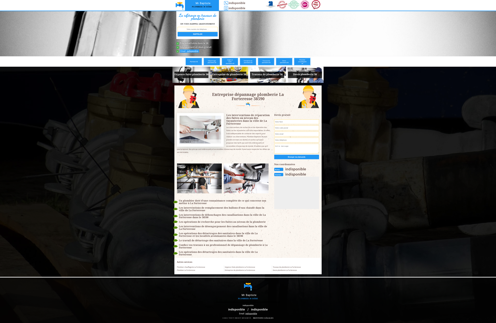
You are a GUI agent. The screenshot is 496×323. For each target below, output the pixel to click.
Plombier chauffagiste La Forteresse (191, 267)
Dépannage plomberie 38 (212, 61)
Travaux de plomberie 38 (266, 61)
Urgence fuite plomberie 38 (230, 61)
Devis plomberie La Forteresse (285, 270)
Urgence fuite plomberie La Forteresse (240, 267)
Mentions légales (263, 318)
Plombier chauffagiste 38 (302, 61)
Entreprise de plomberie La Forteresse (240, 270)
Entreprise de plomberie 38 (248, 61)
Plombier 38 (194, 62)
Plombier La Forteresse (186, 270)
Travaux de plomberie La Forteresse (287, 267)
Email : (189, 51)
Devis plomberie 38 (284, 61)
